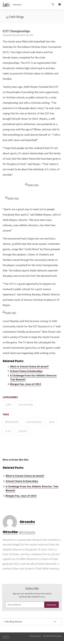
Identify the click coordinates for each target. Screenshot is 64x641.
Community (25, 404)
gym (52, 422)
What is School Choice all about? (29, 366)
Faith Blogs (16, 17)
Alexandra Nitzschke (12, 35)
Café (8, 404)
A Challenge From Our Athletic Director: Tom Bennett (33, 377)
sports (22, 431)
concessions (34, 422)
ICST (8, 431)
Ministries (17, 4)
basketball (11, 422)
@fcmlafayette (27, 532)
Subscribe (51, 605)
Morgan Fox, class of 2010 (25, 384)
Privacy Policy (35, 636)
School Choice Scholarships (26, 371)
